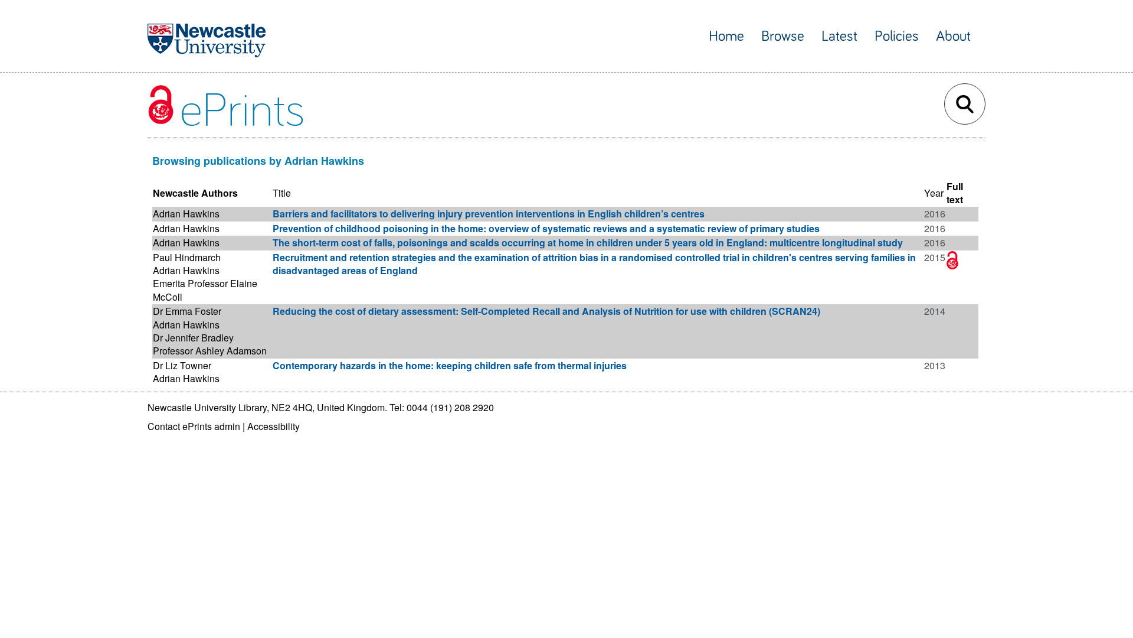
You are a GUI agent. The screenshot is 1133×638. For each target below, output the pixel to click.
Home (726, 36)
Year (934, 193)
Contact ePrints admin (194, 426)
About (953, 36)
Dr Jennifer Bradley (193, 337)
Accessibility (273, 426)
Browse (782, 36)
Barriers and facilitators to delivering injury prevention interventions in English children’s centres (489, 213)
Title (282, 193)
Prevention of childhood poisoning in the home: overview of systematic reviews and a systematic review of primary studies (546, 228)
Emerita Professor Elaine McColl (205, 289)
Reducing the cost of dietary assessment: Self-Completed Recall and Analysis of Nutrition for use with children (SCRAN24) (546, 311)
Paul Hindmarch (187, 257)
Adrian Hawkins (186, 213)
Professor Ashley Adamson (210, 350)
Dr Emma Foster (187, 311)
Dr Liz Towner (182, 365)
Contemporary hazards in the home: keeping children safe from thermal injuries (450, 365)
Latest (839, 36)
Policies (897, 36)
